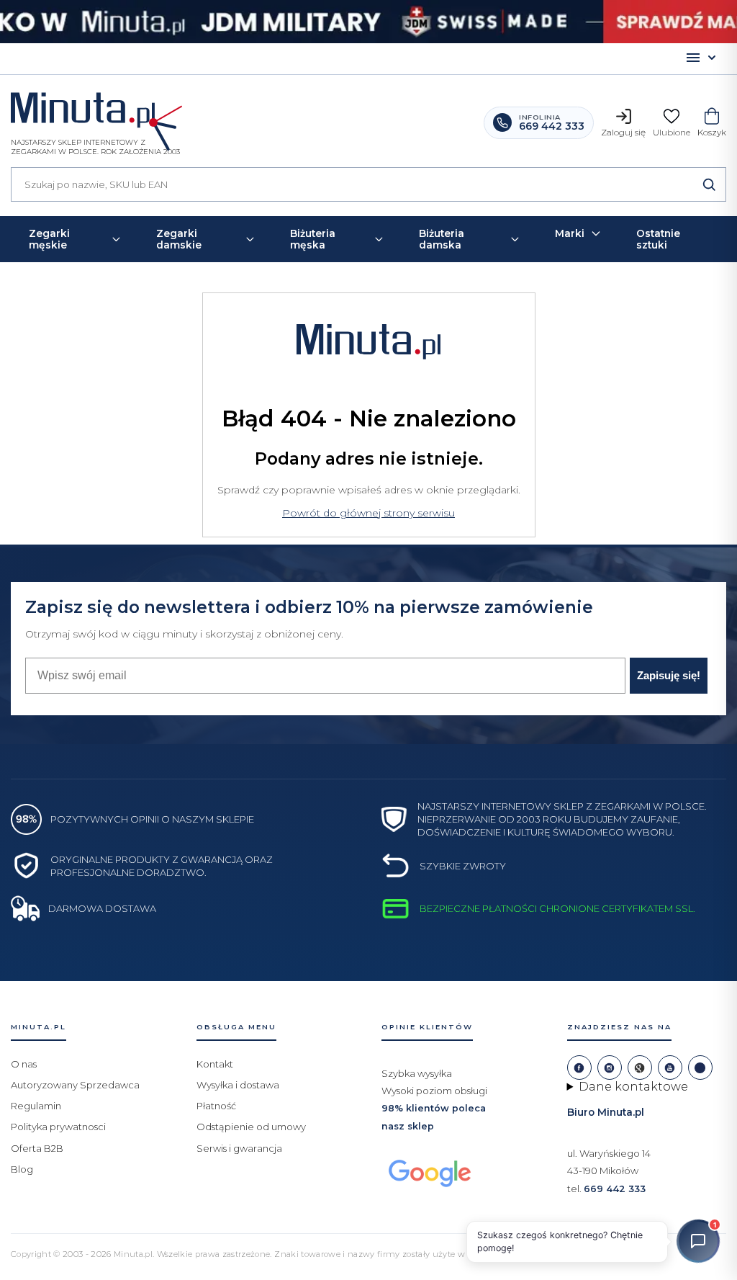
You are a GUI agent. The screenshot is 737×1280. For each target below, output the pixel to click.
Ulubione (671, 132)
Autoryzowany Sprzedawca (75, 1085)
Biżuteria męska (312, 239)
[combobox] (368, 184)
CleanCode (595, 1253)
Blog (22, 1169)
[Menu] (701, 58)
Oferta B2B (37, 1148)
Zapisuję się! (668, 675)
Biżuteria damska (441, 239)
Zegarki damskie (179, 239)
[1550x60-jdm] (368, 21)
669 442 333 (615, 1188)
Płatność (216, 1105)
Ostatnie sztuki (658, 239)
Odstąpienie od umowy (251, 1126)
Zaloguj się (623, 132)
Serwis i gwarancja (239, 1148)
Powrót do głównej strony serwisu (368, 512)
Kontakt (214, 1064)
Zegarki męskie (49, 239)
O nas (24, 1064)
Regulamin (36, 1105)
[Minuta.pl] (95, 113)
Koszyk (711, 132)
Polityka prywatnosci (58, 1126)
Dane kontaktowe (633, 1086)
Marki (569, 233)
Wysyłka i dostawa (237, 1085)
